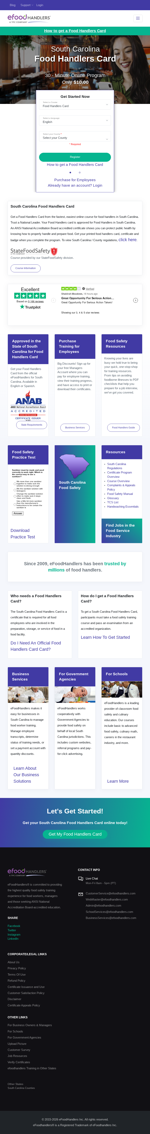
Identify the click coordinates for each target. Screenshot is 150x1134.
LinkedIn (13, 938)
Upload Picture (17, 1043)
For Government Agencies (24, 1037)
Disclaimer (14, 999)
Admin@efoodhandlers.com (103, 905)
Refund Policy (16, 980)
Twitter (12, 930)
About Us (14, 962)
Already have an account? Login (75, 185)
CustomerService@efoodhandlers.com (111, 893)
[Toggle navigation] (138, 18)
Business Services (75, 427)
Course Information (25, 268)
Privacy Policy (17, 968)
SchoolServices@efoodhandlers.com (109, 911)
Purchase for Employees (75, 180)
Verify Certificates (19, 1062)
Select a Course (50, 102)
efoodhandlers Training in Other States (32, 1068)
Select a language (51, 118)
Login (39, 5)
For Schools (15, 1031)
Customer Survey (19, 1049)
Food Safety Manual (120, 493)
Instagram (14, 934)
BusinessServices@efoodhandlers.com (111, 918)
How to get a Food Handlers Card (75, 165)
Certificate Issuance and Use (26, 987)
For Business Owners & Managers (30, 1025)
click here (128, 239)
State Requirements (31, 424)
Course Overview (118, 481)
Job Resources (17, 1056)
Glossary (113, 498)
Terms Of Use (17, 974)
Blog (12, 5)
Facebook (14, 926)
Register (75, 156)
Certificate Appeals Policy (24, 1005)
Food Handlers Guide (123, 427)
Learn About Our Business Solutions (26, 774)
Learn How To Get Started (105, 637)
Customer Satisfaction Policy (26, 993)
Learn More (118, 781)
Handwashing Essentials (123, 506)
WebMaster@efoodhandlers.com (107, 899)
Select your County (51, 134)
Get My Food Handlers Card (75, 834)
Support (25, 5)
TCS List (112, 502)
